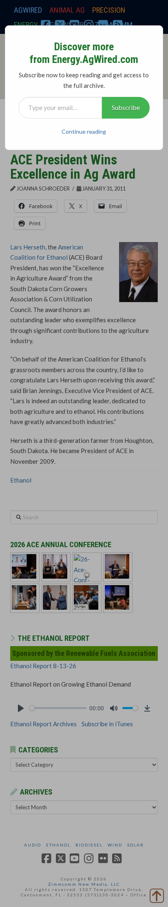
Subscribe (126, 107)
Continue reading (84, 131)
